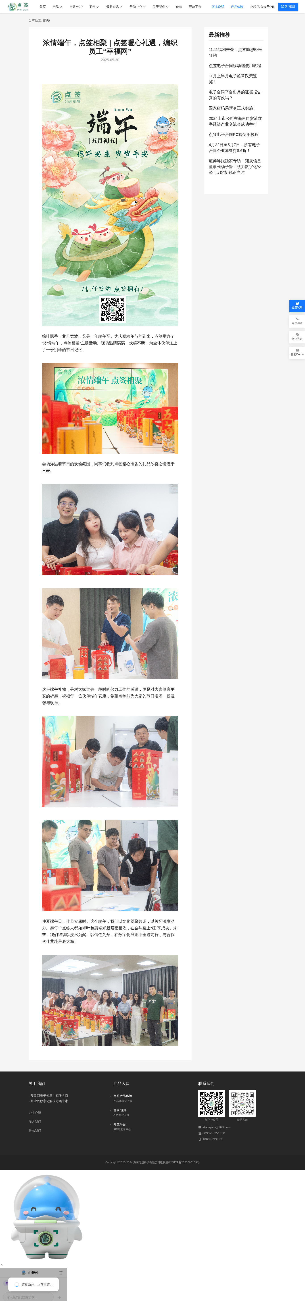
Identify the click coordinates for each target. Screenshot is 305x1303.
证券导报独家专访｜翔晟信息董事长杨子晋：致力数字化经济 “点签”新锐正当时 (235, 167)
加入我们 (35, 1121)
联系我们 (35, 1130)
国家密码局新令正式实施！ (233, 108)
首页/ (46, 20)
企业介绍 (35, 1112)
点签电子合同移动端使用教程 (235, 65)
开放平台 (119, 1124)
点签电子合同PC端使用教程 (234, 134)
